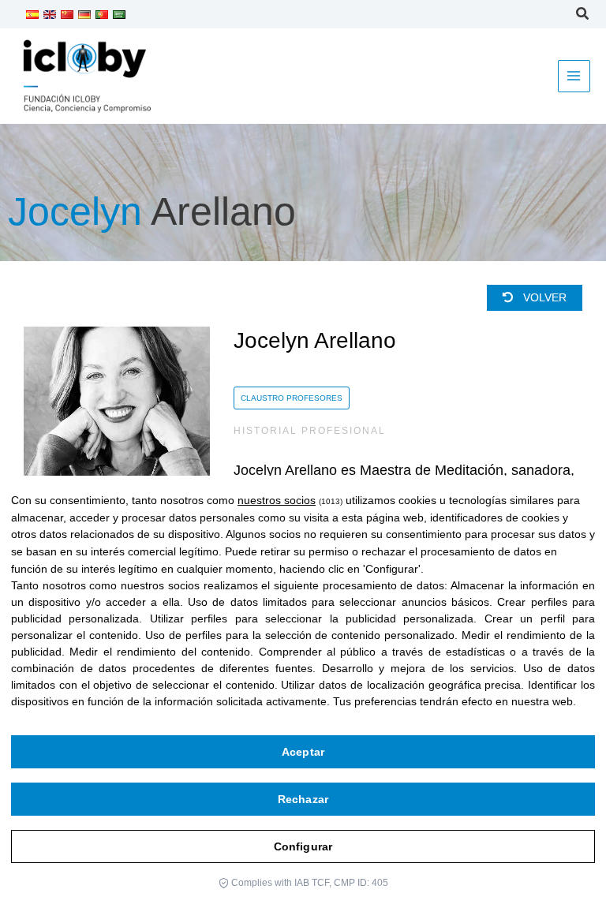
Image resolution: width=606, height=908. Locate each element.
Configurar (303, 846)
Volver (543, 298)
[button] (583, 16)
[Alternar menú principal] (574, 76)
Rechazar (303, 799)
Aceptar (303, 751)
